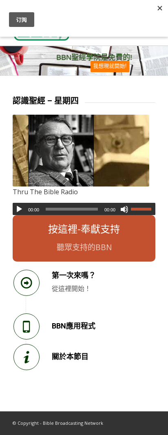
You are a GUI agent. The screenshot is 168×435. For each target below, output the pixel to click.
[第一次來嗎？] (26, 283)
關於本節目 (70, 356)
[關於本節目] (26, 357)
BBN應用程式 (73, 326)
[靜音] (124, 209)
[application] (84, 209)
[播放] (19, 209)
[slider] (143, 209)
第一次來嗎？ (74, 275)
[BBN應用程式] (26, 326)
